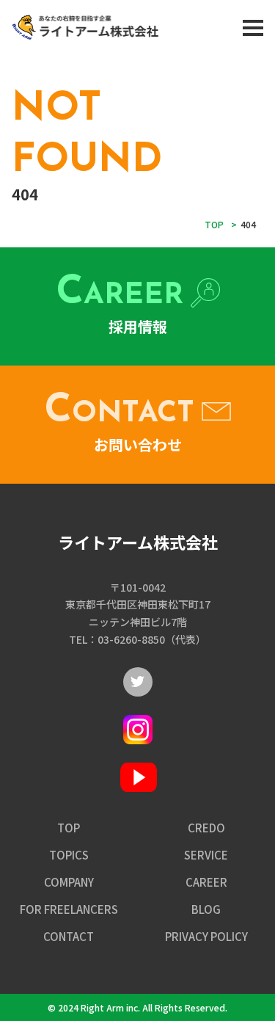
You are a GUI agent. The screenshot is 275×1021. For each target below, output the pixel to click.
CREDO (206, 827)
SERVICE (206, 854)
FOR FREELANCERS (69, 909)
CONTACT (68, 936)
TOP (68, 827)
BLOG (206, 909)
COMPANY (69, 882)
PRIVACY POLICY (206, 936)
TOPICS (69, 854)
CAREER (206, 882)
